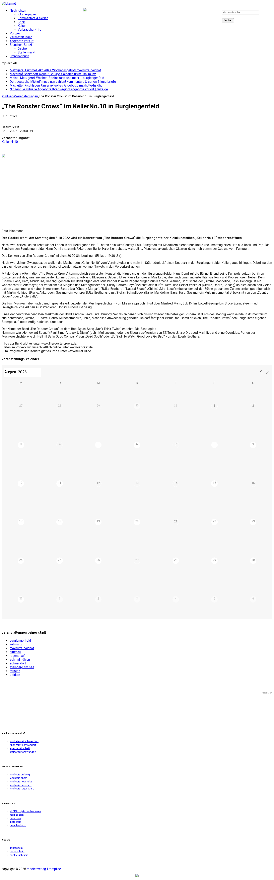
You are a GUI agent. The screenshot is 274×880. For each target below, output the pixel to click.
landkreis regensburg (22, 788)
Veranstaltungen (21, 37)
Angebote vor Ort (21, 41)
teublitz (15, 671)
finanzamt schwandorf (23, 744)
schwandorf (18, 663)
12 (98, 483)
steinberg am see (22, 667)
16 (253, 483)
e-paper (181, 13)
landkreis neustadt (20, 785)
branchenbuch (18, 825)
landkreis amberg (20, 774)
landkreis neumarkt (21, 781)
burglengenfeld (20, 640)
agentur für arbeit (20, 748)
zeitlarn (15, 675)
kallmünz (16, 644)
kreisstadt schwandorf (23, 751)
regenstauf (17, 656)
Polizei (15, 33)
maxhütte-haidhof (22, 648)
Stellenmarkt (26, 52)
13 (137, 483)
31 (175, 405)
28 (59, 405)
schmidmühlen (20, 659)
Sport (21, 22)
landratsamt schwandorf (24, 741)
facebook (195, 13)
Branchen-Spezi (21, 45)
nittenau (15, 652)
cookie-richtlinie (19, 855)
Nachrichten (18, 10)
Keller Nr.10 (10, 142)
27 (20, 405)
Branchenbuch (19, 56)
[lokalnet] (137, 3)
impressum (16, 847)
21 (175, 521)
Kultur (22, 26)
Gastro (22, 48)
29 (98, 405)
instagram (210, 13)
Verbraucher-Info (29, 29)
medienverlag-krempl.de (44, 869)
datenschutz (17, 851)
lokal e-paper (27, 14)
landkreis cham (18, 777)
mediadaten (17, 814)
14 (175, 483)
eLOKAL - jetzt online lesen (25, 811)
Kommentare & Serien (33, 18)
